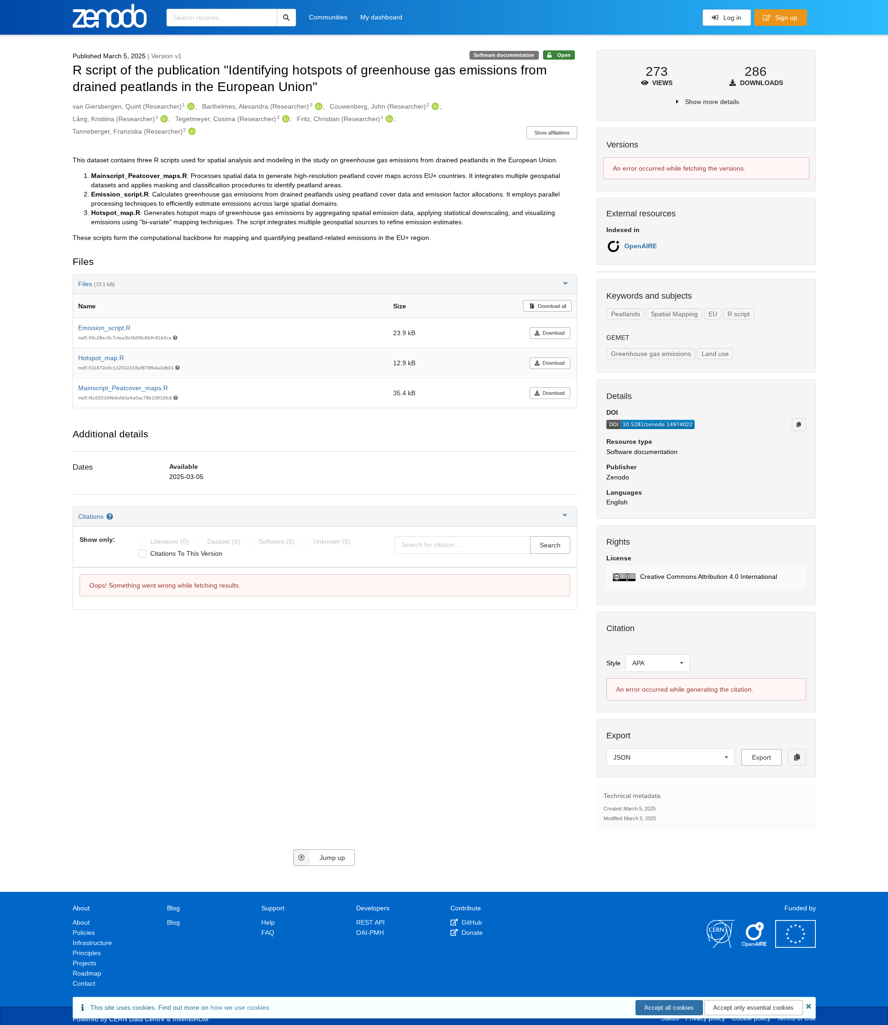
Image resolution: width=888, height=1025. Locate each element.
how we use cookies (239, 1007)
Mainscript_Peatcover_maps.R (123, 388)
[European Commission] (795, 945)
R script (739, 314)
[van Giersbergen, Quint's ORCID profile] (190, 106)
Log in (731, 17)
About (81, 922)
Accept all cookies (669, 1007)
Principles (87, 953)
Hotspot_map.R (101, 358)
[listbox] (657, 663)
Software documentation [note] (504, 55)
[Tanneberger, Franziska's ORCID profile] (191, 131)
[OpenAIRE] (755, 945)
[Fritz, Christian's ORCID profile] (388, 118)
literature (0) (169, 541)
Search (550, 545)
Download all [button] (551, 306)
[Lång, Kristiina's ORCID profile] (163, 118)
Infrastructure (92, 942)
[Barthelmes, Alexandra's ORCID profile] (317, 106)
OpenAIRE (640, 246)
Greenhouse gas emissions (651, 353)
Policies (84, 932)
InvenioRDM (191, 1019)
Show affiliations (552, 132)
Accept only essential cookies (753, 1007)
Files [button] (96, 284)
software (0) (277, 541)
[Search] (286, 17)
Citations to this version (186, 553)
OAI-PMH (370, 932)
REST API (370, 922)
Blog (173, 922)
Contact (84, 983)
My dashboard (381, 17)
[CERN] (720, 945)
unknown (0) (332, 541)
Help (268, 922)
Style (613, 663)
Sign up (785, 17)
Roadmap (87, 973)
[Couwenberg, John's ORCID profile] (434, 106)
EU (713, 314)
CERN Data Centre (137, 1019)
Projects (84, 963)
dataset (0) (223, 541)
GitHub (471, 922)
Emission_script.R (104, 327)
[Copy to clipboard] (799, 424)
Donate (471, 932)
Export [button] (761, 757)
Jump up (332, 857)
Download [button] (554, 333)
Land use (715, 353)
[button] (706, 577)
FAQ (267, 932)
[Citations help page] (111, 516)
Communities (328, 17)
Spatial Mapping (674, 314)
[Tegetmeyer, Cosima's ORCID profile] (285, 118)
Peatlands (625, 314)
